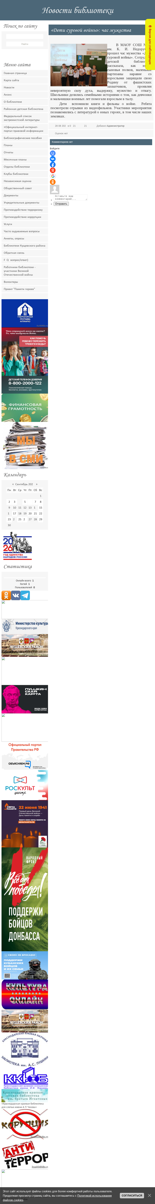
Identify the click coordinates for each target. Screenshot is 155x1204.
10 (14, 507)
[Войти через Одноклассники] (53, 182)
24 (14, 519)
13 (30, 507)
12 (24, 507)
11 (19, 507)
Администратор (115, 126)
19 (24, 513)
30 (9, 525)
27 (30, 519)
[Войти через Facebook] (53, 164)
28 (35, 519)
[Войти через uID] (53, 153)
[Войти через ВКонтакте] (53, 159)
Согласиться (132, 1195)
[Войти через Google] (53, 176)
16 (9, 513)
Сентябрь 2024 (24, 484)
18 (19, 513)
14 (35, 507)
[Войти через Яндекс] (53, 170)
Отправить (61, 203)
